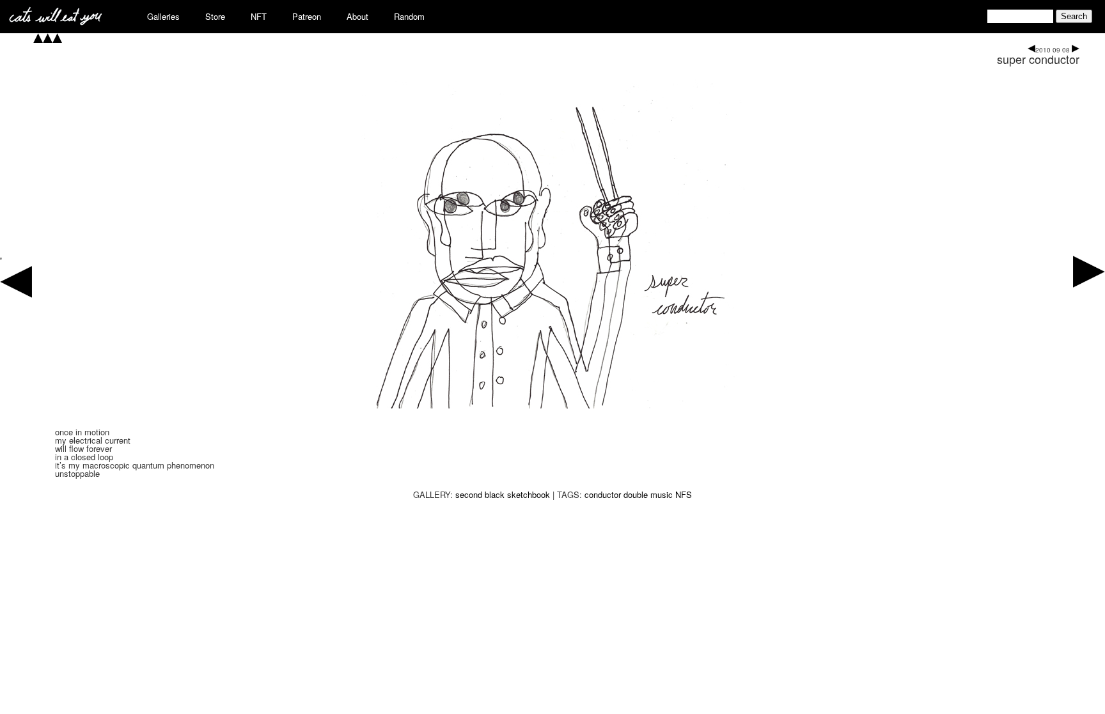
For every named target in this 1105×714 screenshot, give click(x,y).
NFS (683, 494)
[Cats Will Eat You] (55, 21)
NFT (259, 16)
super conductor (1038, 58)
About (357, 16)
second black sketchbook (502, 494)
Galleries (163, 16)
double (635, 494)
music (661, 494)
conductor (602, 494)
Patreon (306, 16)
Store (215, 16)
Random (409, 16)
